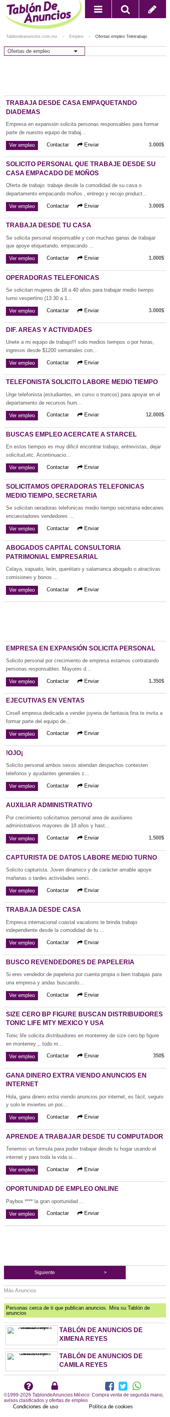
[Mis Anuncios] (54, 1388)
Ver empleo (22, 145)
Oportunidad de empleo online (62, 1188)
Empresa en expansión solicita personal (80, 648)
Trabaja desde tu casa (48, 225)
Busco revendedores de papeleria (70, 962)
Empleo (76, 36)
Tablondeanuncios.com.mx (31, 36)
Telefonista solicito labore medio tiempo (82, 382)
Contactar (58, 145)
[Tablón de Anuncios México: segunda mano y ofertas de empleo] (44, 16)
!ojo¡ (14, 753)
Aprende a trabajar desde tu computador (84, 1136)
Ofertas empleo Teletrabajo (121, 36)
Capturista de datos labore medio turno (81, 857)
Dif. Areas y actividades (49, 329)
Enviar (91, 145)
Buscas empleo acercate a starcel (71, 434)
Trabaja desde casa (43, 909)
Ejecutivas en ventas (45, 700)
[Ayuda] (28, 1388)
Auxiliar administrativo (49, 805)
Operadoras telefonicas (52, 277)
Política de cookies (111, 1407)
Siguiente (44, 1272)
